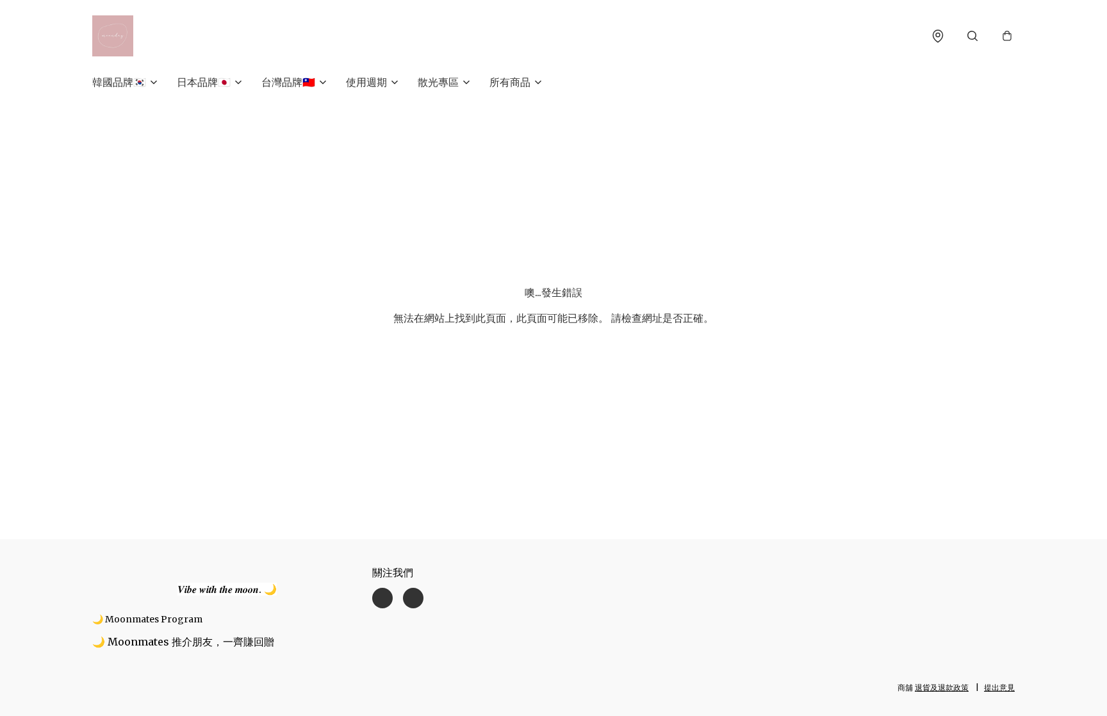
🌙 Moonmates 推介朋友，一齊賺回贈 (183, 641)
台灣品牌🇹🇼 (288, 82)
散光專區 (438, 82)
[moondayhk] (112, 35)
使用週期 (366, 82)
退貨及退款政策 (942, 687)
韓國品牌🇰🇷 (119, 82)
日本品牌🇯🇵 (204, 82)
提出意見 (999, 687)
